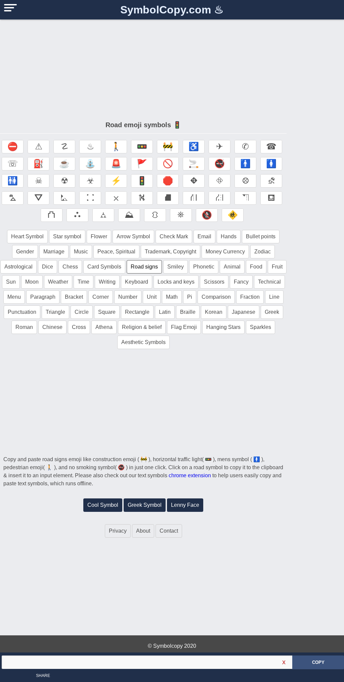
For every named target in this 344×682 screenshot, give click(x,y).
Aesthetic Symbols (143, 342)
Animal (232, 267)
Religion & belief (142, 327)
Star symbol (67, 236)
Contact (169, 531)
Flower (99, 236)
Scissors (214, 282)
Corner (100, 297)
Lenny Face (185, 505)
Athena (104, 327)
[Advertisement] (143, 67)
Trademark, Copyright (170, 251)
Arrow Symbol (133, 236)
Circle (82, 312)
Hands (228, 236)
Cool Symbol (102, 505)
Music (81, 251)
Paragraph (42, 297)
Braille (188, 312)
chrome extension (190, 475)
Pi (189, 297)
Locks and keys (176, 282)
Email (204, 236)
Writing (107, 282)
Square (107, 312)
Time (83, 282)
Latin (165, 312)
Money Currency (225, 251)
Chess (70, 267)
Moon (32, 282)
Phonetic (203, 267)
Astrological (18, 267)
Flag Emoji (184, 327)
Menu (14, 297)
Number (127, 297)
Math (172, 297)
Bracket (74, 297)
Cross (79, 327)
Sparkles (260, 327)
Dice (47, 267)
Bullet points (260, 236)
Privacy (118, 531)
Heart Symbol (27, 236)
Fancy (241, 282)
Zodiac (262, 251)
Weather (58, 282)
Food (256, 267)
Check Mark (174, 236)
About (143, 531)
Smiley (175, 267)
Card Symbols (104, 267)
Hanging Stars (223, 327)
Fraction (250, 297)
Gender (25, 251)
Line (274, 297)
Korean (213, 312)
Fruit (277, 267)
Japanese (243, 312)
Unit (152, 297)
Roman (24, 327)
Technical (269, 282)
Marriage (53, 251)
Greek (272, 312)
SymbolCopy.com (172, 10)
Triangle (55, 312)
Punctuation (22, 312)
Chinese (52, 327)
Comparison (216, 297)
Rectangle (137, 312)
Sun (11, 282)
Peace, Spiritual (116, 251)
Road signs (144, 267)
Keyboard (136, 282)
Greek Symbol (145, 505)
